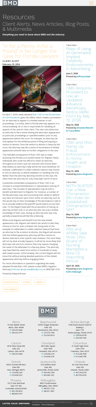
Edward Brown (11, 282)
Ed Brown (15, 269)
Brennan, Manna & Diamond (10, 3)
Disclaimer (36, 405)
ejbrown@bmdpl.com (33, 269)
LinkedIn (91, 403)
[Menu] (91, 3)
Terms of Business (47, 405)
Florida (26, 282)
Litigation (39, 282)
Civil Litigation (10, 289)
